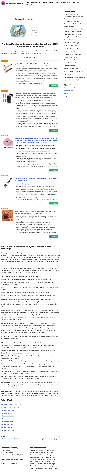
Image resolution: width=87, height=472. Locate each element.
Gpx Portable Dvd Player (71, 43)
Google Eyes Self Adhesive (72, 54)
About (66, 94)
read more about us (38, 396)
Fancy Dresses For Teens (72, 48)
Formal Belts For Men (70, 57)
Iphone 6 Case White (70, 46)
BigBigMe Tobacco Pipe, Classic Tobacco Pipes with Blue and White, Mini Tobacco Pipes (36, 179)
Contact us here (19, 396)
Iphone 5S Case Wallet (71, 51)
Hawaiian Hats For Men (71, 68)
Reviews (34, 2)
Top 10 (57, 2)
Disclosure (29, 4)
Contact (76, 2)
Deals (45, 2)
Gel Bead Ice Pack (69, 66)
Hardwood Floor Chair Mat (72, 34)
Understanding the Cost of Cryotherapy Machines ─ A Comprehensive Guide (72, 24)
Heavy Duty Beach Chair (71, 37)
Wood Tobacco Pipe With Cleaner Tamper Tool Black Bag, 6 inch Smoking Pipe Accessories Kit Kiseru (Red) (35, 212)
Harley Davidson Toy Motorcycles (74, 77)
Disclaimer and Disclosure (72, 88)
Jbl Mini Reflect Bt (69, 40)
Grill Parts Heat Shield (70, 60)
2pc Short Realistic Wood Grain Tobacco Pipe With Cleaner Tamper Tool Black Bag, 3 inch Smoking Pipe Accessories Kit (36, 65)
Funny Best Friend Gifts (71, 63)
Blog (40, 2)
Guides (51, 2)
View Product (54, 85)
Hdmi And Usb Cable (70, 74)
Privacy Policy (68, 91)
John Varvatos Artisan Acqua (73, 71)
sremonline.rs (12, 463)
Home (27, 2)
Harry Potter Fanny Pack (71, 80)
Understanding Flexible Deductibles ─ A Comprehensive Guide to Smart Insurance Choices (75, 17)
